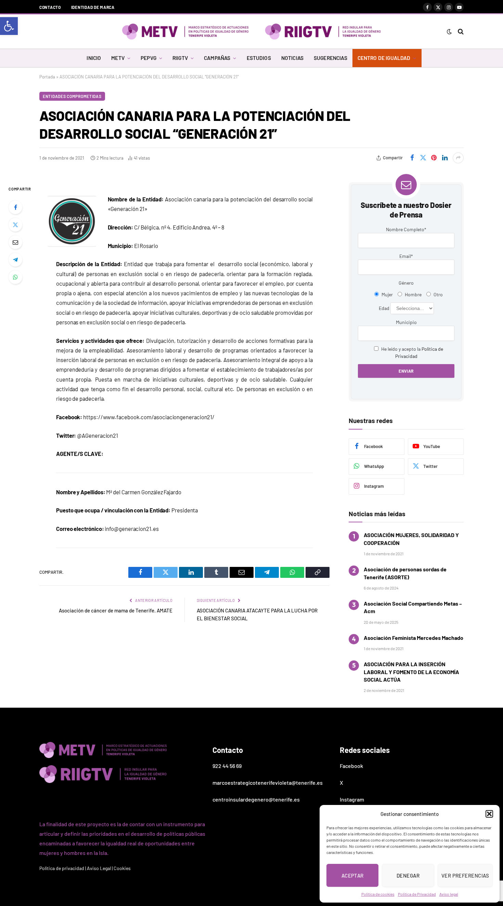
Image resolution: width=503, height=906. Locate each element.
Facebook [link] (351, 765)
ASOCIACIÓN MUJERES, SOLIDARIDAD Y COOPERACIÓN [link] (411, 539)
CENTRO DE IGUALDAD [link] (384, 58)
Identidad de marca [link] (93, 7)
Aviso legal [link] (448, 894)
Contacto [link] (50, 7)
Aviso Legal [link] (99, 868)
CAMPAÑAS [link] (217, 58)
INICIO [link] (94, 58)
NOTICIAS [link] (292, 58)
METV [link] (118, 58)
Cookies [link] (122, 868)
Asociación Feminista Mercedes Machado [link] (413, 637)
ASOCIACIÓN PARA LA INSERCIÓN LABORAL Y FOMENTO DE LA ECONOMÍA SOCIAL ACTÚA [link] (411, 672)
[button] (489, 813)
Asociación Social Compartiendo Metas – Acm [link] (413, 607)
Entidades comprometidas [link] (72, 96)
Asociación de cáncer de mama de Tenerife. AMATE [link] (115, 610)
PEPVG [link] (148, 58)
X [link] (341, 782)
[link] (9, 26)
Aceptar (352, 875)
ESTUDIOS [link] (259, 58)
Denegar (408, 875)
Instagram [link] (352, 799)
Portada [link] (47, 76)
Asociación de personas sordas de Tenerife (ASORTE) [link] (405, 573)
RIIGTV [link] (180, 58)
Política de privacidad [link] (61, 868)
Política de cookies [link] (378, 894)
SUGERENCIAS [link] (330, 58)
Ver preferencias (465, 875)
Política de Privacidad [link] (417, 894)
